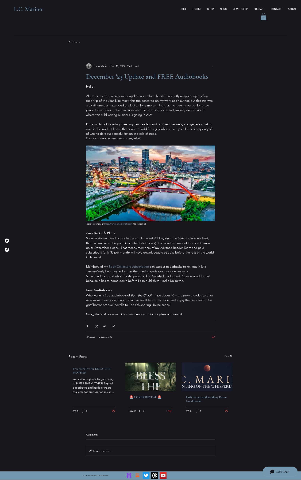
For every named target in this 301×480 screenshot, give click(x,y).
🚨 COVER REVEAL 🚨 (145, 397)
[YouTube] (163, 475)
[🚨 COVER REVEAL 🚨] (150, 377)
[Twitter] (7, 241)
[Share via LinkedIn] (104, 326)
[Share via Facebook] (87, 326)
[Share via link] (113, 326)
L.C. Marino (28, 9)
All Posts (74, 42)
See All (228, 356)
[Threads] (154, 475)
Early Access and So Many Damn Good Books (206, 399)
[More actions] (213, 66)
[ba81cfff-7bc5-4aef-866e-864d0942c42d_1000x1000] (137, 475)
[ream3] (129, 475)
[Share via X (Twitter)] (96, 326)
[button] (264, 16)
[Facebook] (7, 250)
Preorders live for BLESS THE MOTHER (91, 370)
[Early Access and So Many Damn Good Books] (207, 377)
